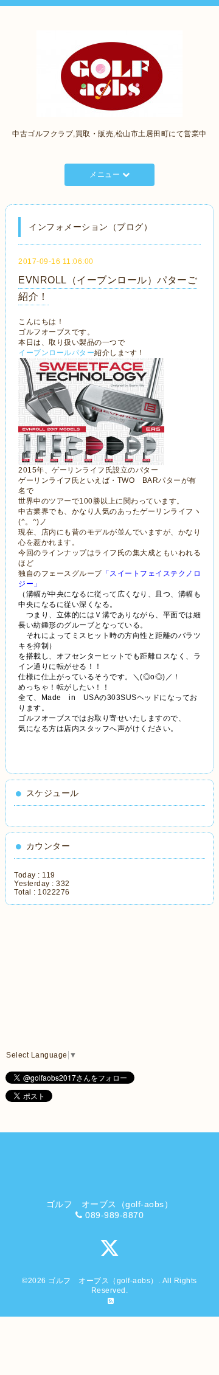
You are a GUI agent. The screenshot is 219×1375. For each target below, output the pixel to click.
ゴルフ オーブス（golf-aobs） (103, 1280)
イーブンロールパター (56, 352)
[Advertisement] (69, 978)
